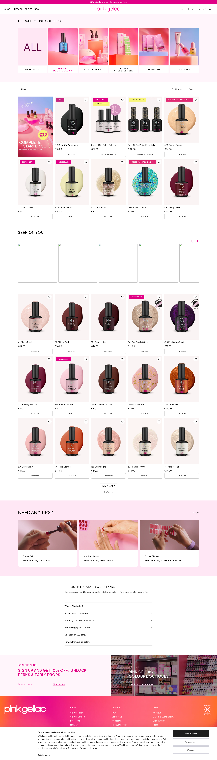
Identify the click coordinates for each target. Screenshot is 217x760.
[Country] (187, 9)
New (37, 9)
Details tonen (44, 755)
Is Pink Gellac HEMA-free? (77, 613)
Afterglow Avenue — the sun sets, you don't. (108, 2)
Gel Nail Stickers (77, 716)
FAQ (114, 712)
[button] (192, 89)
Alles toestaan (191, 734)
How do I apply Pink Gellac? (77, 627)
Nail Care (74, 724)
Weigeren (191, 750)
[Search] (182, 9)
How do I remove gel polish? (77, 642)
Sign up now (59, 684)
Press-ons (75, 720)
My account (117, 720)
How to (18, 9)
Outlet (29, 9)
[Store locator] (193, 9)
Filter (23, 89)
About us (157, 712)
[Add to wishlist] (86, 100)
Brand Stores (159, 720)
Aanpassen (190, 742)
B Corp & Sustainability (163, 716)
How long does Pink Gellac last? (79, 620)
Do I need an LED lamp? (75, 634)
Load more (108, 486)
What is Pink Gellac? (74, 606)
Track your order (119, 724)
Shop (7, 9)
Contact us (117, 716)
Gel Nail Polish (76, 712)
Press (155, 724)
